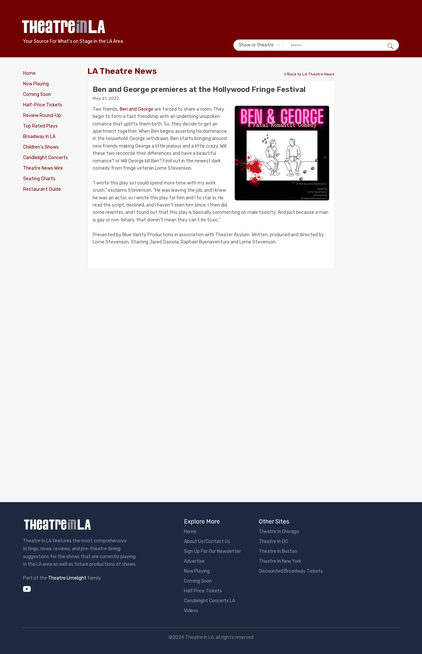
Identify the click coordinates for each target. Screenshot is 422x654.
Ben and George (136, 109)
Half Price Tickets (203, 591)
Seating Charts (39, 179)
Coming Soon (37, 94)
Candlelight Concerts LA (209, 601)
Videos (191, 610)
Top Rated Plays (40, 126)
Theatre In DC (273, 541)
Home (29, 73)
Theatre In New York (280, 561)
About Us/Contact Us (207, 541)
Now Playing (36, 84)
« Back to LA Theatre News (309, 74)
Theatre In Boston (278, 551)
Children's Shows (41, 147)
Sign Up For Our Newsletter (212, 551)
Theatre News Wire (43, 168)
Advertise (194, 561)
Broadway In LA (39, 136)
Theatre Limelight (67, 578)
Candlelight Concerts (45, 157)
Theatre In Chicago (279, 531)
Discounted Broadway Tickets (291, 571)
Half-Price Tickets (42, 105)
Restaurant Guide (42, 189)
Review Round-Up (42, 115)
